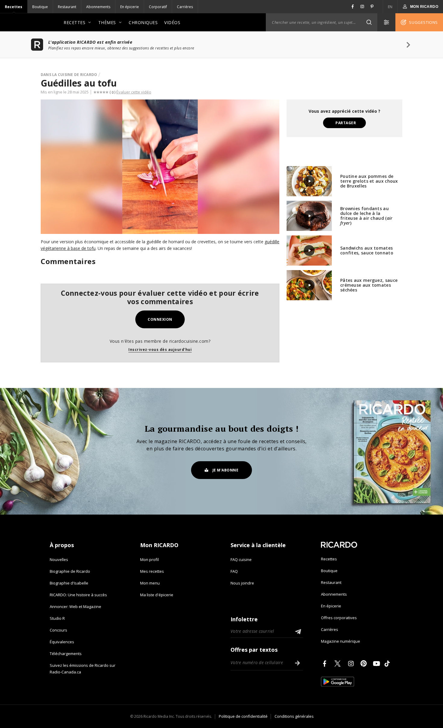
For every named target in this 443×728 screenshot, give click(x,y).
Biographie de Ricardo (70, 571)
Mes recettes (152, 571)
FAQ (234, 571)
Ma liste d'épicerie (156, 594)
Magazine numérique (340, 641)
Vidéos (172, 22)
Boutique (40, 6)
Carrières (185, 6)
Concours (58, 630)
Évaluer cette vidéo (133, 92)
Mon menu (150, 583)
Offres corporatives (339, 617)
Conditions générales (294, 716)
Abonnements (98, 6)
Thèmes (107, 22)
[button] (368, 22)
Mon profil (149, 559)
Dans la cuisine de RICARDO (69, 74)
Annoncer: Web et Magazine (75, 606)
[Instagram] (352, 663)
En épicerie (129, 6)
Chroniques (143, 22)
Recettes (13, 6)
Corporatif (158, 6)
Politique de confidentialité (243, 716)
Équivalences (62, 641)
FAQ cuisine (241, 559)
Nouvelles (59, 559)
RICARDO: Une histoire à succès (78, 594)
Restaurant (67, 6)
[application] (160, 166)
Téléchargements (66, 653)
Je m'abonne (225, 470)
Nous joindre (242, 583)
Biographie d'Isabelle (69, 583)
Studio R (57, 618)
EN (390, 6)
